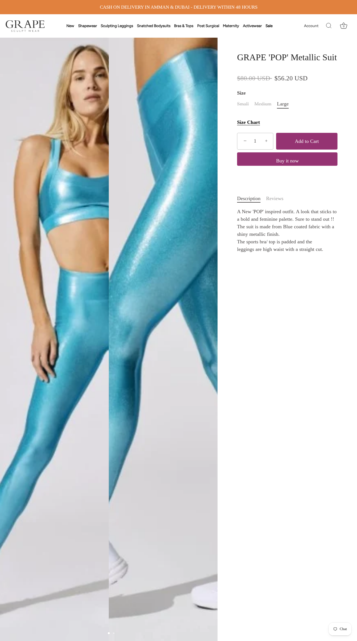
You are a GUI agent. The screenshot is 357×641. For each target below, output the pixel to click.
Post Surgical (208, 25)
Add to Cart (307, 141)
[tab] (251, 198)
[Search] (329, 26)
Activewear (252, 25)
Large (283, 104)
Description (248, 198)
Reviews (274, 198)
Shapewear (87, 25)
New (70, 25)
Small (243, 104)
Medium (262, 104)
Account (311, 25)
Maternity (231, 25)
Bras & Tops (183, 25)
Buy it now (287, 161)
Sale (269, 25)
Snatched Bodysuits (153, 25)
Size (241, 93)
